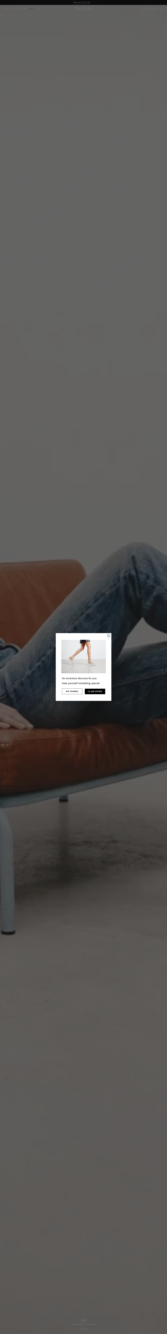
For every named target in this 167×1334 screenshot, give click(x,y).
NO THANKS (72, 691)
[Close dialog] (108, 635)
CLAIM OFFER (95, 691)
